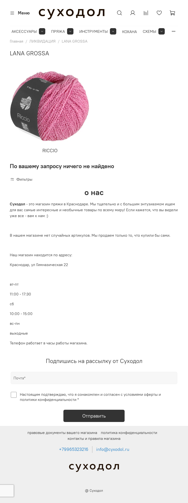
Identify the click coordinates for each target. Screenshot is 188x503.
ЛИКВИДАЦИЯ (42, 41)
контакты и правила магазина (94, 438)
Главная (16, 41)
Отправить (94, 416)
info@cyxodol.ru (112, 449)
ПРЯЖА (58, 31)
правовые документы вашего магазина (62, 432)
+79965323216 (73, 449)
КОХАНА (129, 31)
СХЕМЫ (149, 31)
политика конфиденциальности (129, 432)
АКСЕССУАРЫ (24, 31)
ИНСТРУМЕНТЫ (93, 31)
